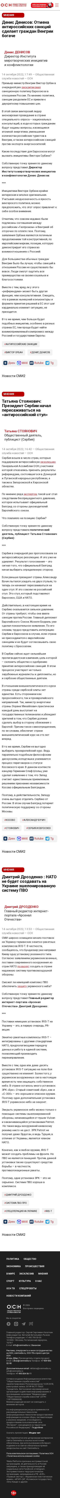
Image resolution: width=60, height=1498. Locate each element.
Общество (30, 1259)
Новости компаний (18, 1296)
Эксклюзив (26, 1273)
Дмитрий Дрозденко (18, 1195)
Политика (12, 1259)
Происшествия (34, 1266)
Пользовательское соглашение (22, 1453)
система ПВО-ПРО (16, 1203)
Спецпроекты (27, 1288)
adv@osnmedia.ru (14, 1371)
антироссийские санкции (21, 344)
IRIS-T (49, 1211)
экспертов (30, 494)
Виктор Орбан (14, 352)
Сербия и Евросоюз (39, 828)
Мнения (43, 1273)
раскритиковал (31, 87)
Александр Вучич (34, 820)
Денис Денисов (41, 352)
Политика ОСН (46, 1453)
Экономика (13, 1266)
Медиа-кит (34, 1433)
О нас (38, 1281)
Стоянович (12, 828)
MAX (25, 363)
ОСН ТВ (10, 1288)
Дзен (11, 363)
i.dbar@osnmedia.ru (21, 1361)
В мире (10, 1273)
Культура (25, 1281)
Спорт (10, 1281)
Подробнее (37, 1427)
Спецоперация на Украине (21, 1211)
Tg (51, 363)
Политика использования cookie (23, 1456)
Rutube (39, 363)
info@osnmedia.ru (21, 1345)
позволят (23, 966)
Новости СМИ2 (13, 376)
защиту (22, 986)
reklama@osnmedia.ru (40, 1368)
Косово (10, 820)
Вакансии (36, 1345)
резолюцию (48, 461)
